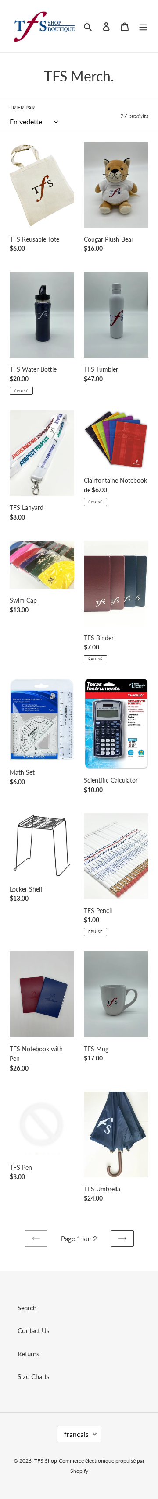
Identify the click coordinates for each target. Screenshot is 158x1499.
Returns (29, 1354)
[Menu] (143, 26)
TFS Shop (45, 1460)
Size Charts (34, 1376)
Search (27, 1308)
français (76, 1434)
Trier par (22, 107)
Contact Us (34, 1330)
